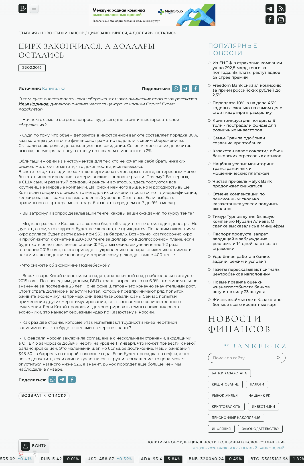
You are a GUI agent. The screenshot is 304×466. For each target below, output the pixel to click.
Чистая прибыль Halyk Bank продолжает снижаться (242, 184)
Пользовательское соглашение (252, 442)
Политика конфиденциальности (181, 442)
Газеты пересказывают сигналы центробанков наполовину (247, 272)
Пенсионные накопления (236, 418)
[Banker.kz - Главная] (22, 8)
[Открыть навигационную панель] (34, 8)
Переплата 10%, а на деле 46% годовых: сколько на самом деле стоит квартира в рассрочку (247, 107)
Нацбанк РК (259, 395)
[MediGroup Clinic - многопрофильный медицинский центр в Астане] (152, 15)
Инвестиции (263, 406)
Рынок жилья (224, 395)
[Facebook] (269, 19)
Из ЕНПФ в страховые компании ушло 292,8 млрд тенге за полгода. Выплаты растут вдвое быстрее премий (247, 70)
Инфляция (221, 429)
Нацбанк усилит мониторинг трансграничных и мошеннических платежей (243, 168)
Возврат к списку (44, 396)
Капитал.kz (53, 88)
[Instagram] (281, 19)
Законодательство (260, 429)
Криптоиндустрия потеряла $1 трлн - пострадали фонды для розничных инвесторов (245, 125)
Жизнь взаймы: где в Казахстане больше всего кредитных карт (247, 302)
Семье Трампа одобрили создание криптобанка (239, 140)
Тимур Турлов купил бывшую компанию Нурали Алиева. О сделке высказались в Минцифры (248, 221)
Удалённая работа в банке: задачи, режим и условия (241, 259)
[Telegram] (269, 8)
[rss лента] (281, 8)
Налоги (257, 384)
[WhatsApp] (176, 88)
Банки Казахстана (229, 373)
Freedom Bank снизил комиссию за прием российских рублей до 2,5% (247, 90)
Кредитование (225, 384)
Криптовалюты (226, 406)
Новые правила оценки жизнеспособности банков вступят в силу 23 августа (241, 287)
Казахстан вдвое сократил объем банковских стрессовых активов (248, 153)
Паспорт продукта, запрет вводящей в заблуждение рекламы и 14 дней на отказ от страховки (245, 241)
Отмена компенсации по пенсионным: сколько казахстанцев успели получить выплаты (245, 201)
